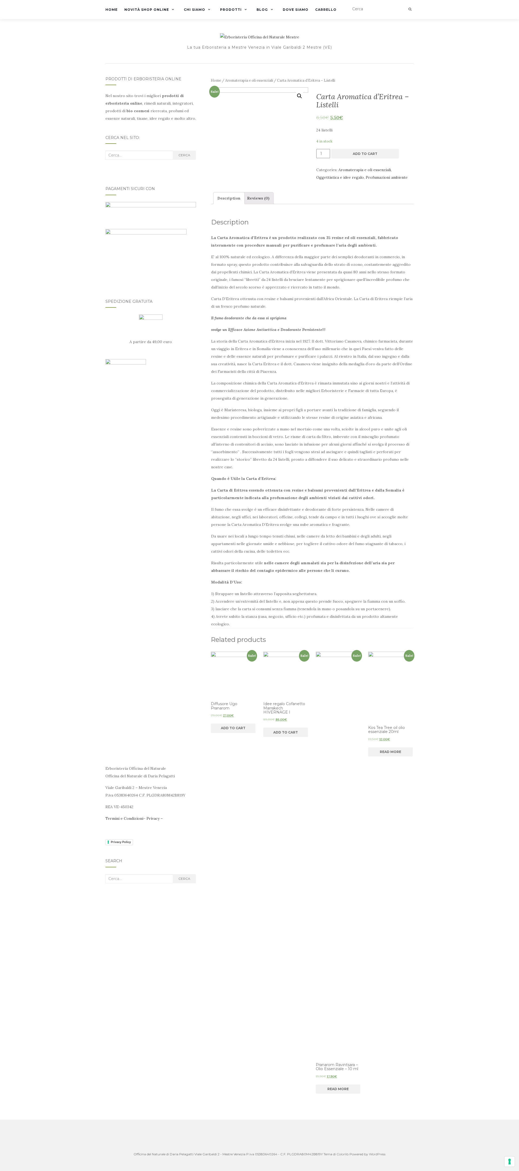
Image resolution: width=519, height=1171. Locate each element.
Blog (262, 10)
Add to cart (365, 154)
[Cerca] (410, 9)
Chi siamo (194, 10)
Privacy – (155, 818)
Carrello (326, 10)
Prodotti (231, 10)
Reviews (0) (258, 198)
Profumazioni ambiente (387, 177)
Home (111, 10)
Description (229, 198)
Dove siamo (295, 10)
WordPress (377, 1154)
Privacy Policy (121, 842)
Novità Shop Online (146, 10)
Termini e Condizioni (124, 818)
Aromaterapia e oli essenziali (249, 80)
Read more (338, 1089)
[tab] (229, 198)
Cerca (184, 155)
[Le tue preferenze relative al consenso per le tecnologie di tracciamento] (509, 1161)
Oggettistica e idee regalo (340, 177)
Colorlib (343, 1154)
